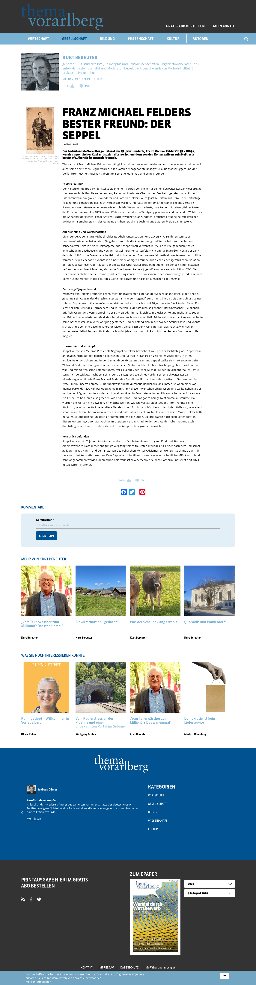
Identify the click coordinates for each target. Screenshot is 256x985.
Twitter (40, 900)
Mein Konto (223, 26)
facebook (32, 900)
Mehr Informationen (38, 981)
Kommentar (45, 519)
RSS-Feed (24, 903)
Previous (25, 812)
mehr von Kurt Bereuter (82, 79)
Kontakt (87, 967)
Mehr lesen (34, 818)
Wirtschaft (38, 39)
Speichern (46, 536)
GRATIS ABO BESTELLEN (185, 26)
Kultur (173, 39)
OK (224, 975)
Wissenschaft (140, 39)
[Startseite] (62, 16)
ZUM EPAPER (143, 874)
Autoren (200, 39)
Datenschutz (129, 967)
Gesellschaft (74, 39)
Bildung (107, 39)
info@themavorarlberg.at (160, 967)
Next (140, 812)
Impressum (106, 967)
